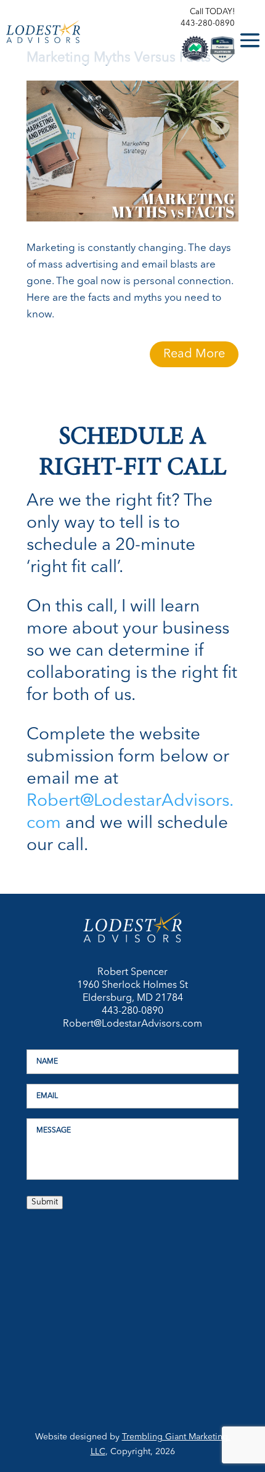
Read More (194, 354)
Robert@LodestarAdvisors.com (132, 1024)
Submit (44, 1202)
